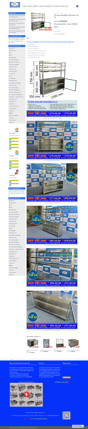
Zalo (10, 139)
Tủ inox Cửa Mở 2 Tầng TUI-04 (73, 350)
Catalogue (41, 6)
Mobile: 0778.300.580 (13, 164)
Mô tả (28, 38)
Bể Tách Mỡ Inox (12, 50)
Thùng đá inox (22, 39)
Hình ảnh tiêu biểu (48, 6)
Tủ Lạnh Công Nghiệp (13, 115)
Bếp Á (10, 52)
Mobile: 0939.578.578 (13, 141)
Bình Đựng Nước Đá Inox (14, 62)
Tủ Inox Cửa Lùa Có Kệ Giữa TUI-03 (32, 351)
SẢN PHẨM (35, 6)
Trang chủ (56, 13)
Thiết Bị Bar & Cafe (13, 99)
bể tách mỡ (10, 191)
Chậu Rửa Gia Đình (13, 66)
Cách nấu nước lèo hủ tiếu (14, 41)
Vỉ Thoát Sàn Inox (12, 120)
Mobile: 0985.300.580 (13, 167)
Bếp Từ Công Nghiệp (13, 59)
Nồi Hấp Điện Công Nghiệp (14, 83)
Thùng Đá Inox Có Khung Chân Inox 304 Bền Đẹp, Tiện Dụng (17, 20)
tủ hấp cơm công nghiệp (20, 190)
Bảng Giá (62, 6)
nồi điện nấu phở (17, 191)
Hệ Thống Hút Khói (13, 71)
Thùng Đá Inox (12, 103)
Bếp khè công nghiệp (20, 38)
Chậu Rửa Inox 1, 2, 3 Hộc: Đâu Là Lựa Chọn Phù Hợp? (17, 24)
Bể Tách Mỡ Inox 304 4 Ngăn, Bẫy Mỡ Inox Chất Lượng (17, 31)
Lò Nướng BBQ (12, 78)
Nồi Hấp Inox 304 (12, 85)
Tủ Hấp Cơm (11, 110)
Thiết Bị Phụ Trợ (12, 101)
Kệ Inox (10, 76)
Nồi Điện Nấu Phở (13, 80)
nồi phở (12, 42)
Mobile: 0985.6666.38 (13, 144)
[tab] (28, 38)
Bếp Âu (10, 55)
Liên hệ (66, 6)
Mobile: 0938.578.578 (13, 183)
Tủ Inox (10, 113)
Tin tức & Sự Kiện (56, 6)
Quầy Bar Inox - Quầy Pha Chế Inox (16, 96)
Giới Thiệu (30, 6)
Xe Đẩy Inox (11, 122)
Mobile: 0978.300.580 (13, 180)
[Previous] (27, 347)
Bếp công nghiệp (11, 38)
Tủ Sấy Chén (11, 117)
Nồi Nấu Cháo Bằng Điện (14, 89)
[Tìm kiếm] (77, 6)
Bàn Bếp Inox (11, 48)
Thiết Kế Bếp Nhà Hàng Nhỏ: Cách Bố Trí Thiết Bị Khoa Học (17, 16)
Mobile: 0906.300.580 (13, 160)
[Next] (79, 347)
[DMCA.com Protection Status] (67, 377)
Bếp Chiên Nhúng (12, 57)
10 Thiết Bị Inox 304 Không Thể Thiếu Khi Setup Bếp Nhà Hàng (17, 27)
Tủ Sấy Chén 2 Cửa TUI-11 (45, 350)
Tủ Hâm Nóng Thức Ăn (14, 106)
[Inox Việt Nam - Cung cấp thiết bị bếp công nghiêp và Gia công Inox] (15, 5)
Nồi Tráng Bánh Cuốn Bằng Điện (15, 94)
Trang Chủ (25, 6)
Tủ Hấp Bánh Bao (12, 108)
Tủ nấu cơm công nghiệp (13, 39)
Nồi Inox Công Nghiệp (13, 87)
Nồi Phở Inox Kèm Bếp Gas (14, 92)
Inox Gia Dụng (12, 73)
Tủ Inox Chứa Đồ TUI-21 (58, 350)
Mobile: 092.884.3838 (13, 138)
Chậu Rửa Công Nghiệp (14, 64)
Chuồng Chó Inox (12, 69)
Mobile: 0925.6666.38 (13, 147)
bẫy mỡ (17, 193)
